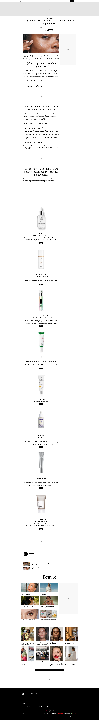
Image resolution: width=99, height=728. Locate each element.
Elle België (24, 700)
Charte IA (67, 700)
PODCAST (58, 1)
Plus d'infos (57, 706)
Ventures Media (47, 700)
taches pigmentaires (27, 71)
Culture (39, 1)
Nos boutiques (36, 700)
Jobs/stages (35, 698)
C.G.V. (55, 700)
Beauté (35, 1)
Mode (31, 1)
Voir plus (49, 670)
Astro (54, 1)
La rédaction (50, 29)
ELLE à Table (44, 1)
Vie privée (67, 698)
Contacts (45, 698)
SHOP (72, 1)
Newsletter (77, 1)
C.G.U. (55, 698)
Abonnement (24, 698)
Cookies (23, 703)
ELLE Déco (50, 1)
